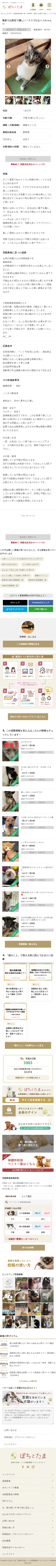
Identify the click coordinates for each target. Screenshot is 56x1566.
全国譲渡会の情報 (10, 1494)
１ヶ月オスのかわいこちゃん (32, 842)
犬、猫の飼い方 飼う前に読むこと (18, 1508)
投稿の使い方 (8, 1528)
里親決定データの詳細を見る (26, 1078)
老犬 (43, 1219)
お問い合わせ (10, 1430)
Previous (8, 66)
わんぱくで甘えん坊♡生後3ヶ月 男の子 (18, 570)
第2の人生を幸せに (9, 564)
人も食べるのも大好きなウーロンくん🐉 (37, 817)
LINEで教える (41, 609)
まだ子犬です (26, 742)
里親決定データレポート (13, 1547)
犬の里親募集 (24, 1213)
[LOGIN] (41, 5)
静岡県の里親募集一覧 (37, 580)
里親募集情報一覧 (19, 13)
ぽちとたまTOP (6, 13)
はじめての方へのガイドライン (16, 1514)
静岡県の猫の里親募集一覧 (12, 580)
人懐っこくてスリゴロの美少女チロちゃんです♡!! (22, 559)
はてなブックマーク (15, 609)
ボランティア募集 (10, 1488)
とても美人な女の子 (31, 564)
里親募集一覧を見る (28, 944)
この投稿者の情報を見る (28, 644)
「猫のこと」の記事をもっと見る (28, 1045)
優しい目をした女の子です (31, 792)
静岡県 (29, 13)
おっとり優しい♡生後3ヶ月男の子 (16, 576)
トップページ (8, 1474)
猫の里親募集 (24, 1226)
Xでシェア (15, 602)
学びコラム (7, 1501)
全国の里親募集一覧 (10, 586)
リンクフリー (10, 1444)
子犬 (12, 1219)
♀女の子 (46, 1213)
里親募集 (6, 1481)
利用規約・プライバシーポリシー (19, 1437)
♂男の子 (37, 1213)
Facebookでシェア (40, 602)
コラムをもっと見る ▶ (28, 1381)
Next (47, 66)
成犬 (28, 1219)
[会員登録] (33, 5)
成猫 (28, 1232)
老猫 (43, 1232)
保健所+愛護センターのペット (23, 1239)
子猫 (12, 1232)
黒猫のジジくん (41, 576)
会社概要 (6, 1541)
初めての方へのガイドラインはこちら (28, 717)
